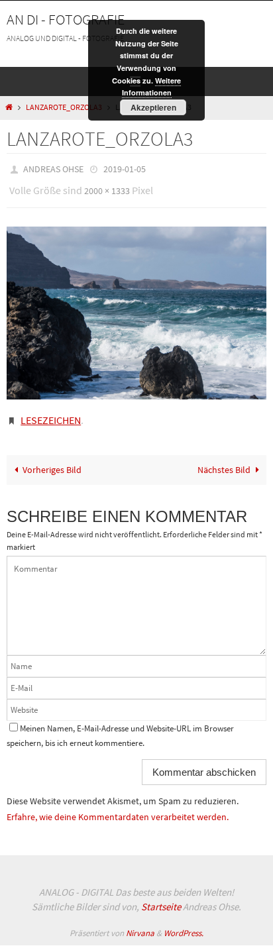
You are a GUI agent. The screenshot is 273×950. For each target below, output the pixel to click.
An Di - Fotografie (66, 19)
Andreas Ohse (53, 168)
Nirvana (140, 923)
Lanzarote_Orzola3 (64, 107)
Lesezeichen (51, 412)
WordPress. (183, 923)
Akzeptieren (153, 107)
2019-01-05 (124, 168)
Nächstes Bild (223, 460)
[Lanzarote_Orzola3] (136, 307)
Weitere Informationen (152, 87)
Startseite (161, 897)
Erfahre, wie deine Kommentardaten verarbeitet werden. (118, 807)
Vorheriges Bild (52, 460)
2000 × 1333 (107, 187)
